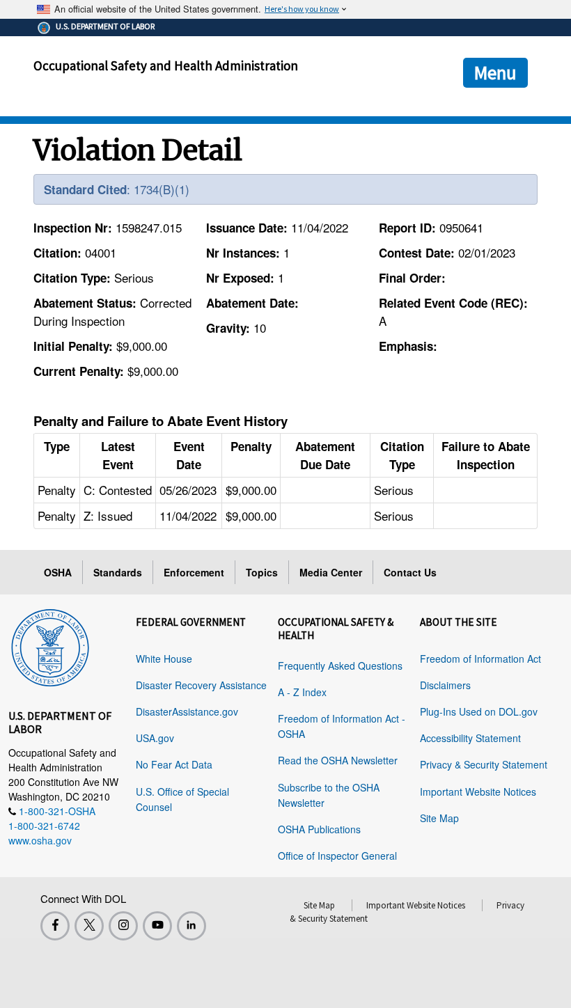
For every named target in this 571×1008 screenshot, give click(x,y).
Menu (495, 72)
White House (164, 659)
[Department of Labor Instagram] (123, 925)
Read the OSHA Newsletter (338, 760)
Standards (117, 572)
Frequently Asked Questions (340, 665)
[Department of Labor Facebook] (55, 925)
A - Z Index (302, 692)
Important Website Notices (478, 791)
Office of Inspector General (337, 856)
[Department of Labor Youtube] (157, 925)
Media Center (330, 572)
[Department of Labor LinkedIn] (191, 925)
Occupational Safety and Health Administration (165, 65)
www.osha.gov (40, 840)
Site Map (439, 818)
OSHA (58, 572)
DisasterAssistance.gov (187, 711)
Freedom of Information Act (480, 659)
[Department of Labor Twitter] (89, 925)
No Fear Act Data (174, 764)
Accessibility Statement (470, 738)
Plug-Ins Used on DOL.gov (479, 711)
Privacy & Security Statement (483, 764)
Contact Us (410, 572)
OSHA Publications (319, 829)
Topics (262, 572)
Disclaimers (445, 685)
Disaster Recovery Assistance (201, 685)
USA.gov (155, 738)
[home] (50, 645)
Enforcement (194, 572)
